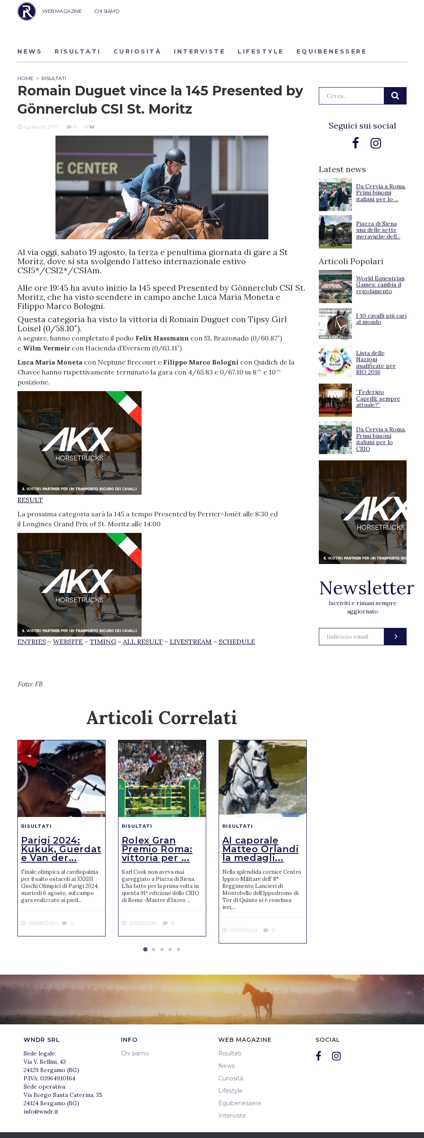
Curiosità (137, 51)
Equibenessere (331, 51)
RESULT (30, 500)
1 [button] (145, 950)
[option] (61, 838)
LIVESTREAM (191, 641)
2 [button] (153, 950)
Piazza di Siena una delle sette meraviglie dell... (378, 230)
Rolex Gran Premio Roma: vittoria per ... (157, 849)
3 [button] (162, 950)
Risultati (78, 51)
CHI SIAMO (106, 11)
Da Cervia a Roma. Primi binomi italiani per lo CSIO (381, 439)
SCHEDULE (237, 641)
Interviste (199, 51)
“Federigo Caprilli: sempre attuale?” (378, 398)
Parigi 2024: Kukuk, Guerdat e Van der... (61, 849)
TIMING (103, 641)
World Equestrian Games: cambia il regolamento (380, 285)
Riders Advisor (26, 11)
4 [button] (170, 950)
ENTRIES (31, 641)
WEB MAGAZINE (62, 11)
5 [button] (178, 950)
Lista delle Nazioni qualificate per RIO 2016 (376, 362)
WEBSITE (68, 641)
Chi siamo (135, 1053)
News (29, 51)
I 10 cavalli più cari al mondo (381, 319)
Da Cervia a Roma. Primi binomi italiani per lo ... (381, 192)
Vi (91, 127)
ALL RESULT (143, 641)
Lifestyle (261, 51)
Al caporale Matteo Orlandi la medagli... (260, 849)
